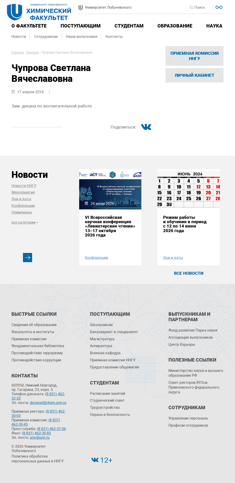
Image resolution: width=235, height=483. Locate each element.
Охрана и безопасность (110, 414)
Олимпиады (21, 212)
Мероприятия (23, 192)
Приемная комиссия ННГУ (195, 56)
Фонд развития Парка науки (192, 330)
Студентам (129, 26)
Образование (174, 26)
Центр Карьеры (181, 344)
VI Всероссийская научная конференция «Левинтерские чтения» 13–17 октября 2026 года (110, 226)
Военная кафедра (105, 353)
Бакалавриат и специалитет (114, 332)
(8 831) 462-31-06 (51, 429)
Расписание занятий (107, 393)
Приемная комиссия (29, 339)
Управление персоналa (188, 418)
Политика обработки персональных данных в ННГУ (37, 458)
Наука (214, 26)
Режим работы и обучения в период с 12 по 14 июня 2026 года (185, 224)
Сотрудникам (46, 36)
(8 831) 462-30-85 (36, 433)
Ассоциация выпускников (190, 337)
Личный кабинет (194, 75)
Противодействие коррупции (36, 360)
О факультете (29, 26)
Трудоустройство (105, 407)
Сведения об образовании (33, 325)
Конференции (23, 205)
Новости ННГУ (23, 186)
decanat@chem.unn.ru (48, 403)
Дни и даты (21, 199)
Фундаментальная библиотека (37, 346)
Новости (18, 36)
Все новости (188, 273)
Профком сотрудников (188, 425)
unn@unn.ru (40, 437)
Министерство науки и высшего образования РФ (195, 373)
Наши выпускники (81, 36)
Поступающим (81, 26)
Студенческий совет (107, 400)
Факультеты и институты (32, 332)
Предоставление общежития (114, 367)
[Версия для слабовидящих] (218, 7)
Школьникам (101, 325)
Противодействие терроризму (37, 353)
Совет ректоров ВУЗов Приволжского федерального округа (193, 387)
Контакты (114, 36)
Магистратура (102, 339)
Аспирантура (101, 346)
